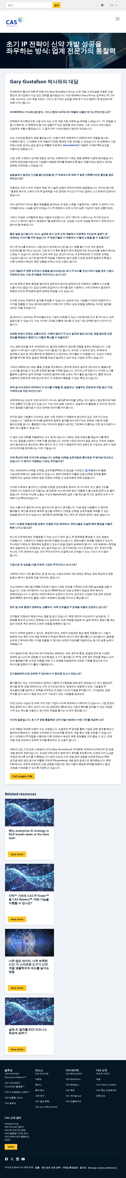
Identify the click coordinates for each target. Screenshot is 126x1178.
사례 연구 (39, 1095)
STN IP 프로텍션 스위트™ (17, 1092)
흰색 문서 (39, 1090)
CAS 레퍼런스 (72, 1084)
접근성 (83, 1167)
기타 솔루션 (10, 1103)
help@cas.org (11, 1123)
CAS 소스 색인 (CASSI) (46, 1106)
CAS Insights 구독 (22, 776)
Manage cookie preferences (102, 1167)
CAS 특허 (70, 1090)
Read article (17, 854)
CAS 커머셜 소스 (74, 1095)
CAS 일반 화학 (42, 1101)
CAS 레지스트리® (74, 1073)
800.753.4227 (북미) (14, 1126)
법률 (37, 1167)
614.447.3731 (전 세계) (15, 1130)
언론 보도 (100, 1095)
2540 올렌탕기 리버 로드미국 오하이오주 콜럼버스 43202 (17, 1136)
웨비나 (38, 1084)
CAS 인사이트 (42, 1073)
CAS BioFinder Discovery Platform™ (15, 1075)
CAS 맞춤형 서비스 (14, 1097)
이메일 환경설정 (70, 1167)
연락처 (11, 1146)
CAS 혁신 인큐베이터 (106, 1090)
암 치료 (89, 470)
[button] (102, 5)
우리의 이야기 (103, 1073)
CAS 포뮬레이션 (73, 1101)
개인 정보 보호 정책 (50, 1167)
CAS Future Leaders (106, 1084)
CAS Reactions (73, 1079)
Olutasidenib (70, 145)
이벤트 (38, 1079)
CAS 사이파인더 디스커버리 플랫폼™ (15, 1084)
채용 (98, 1079)
